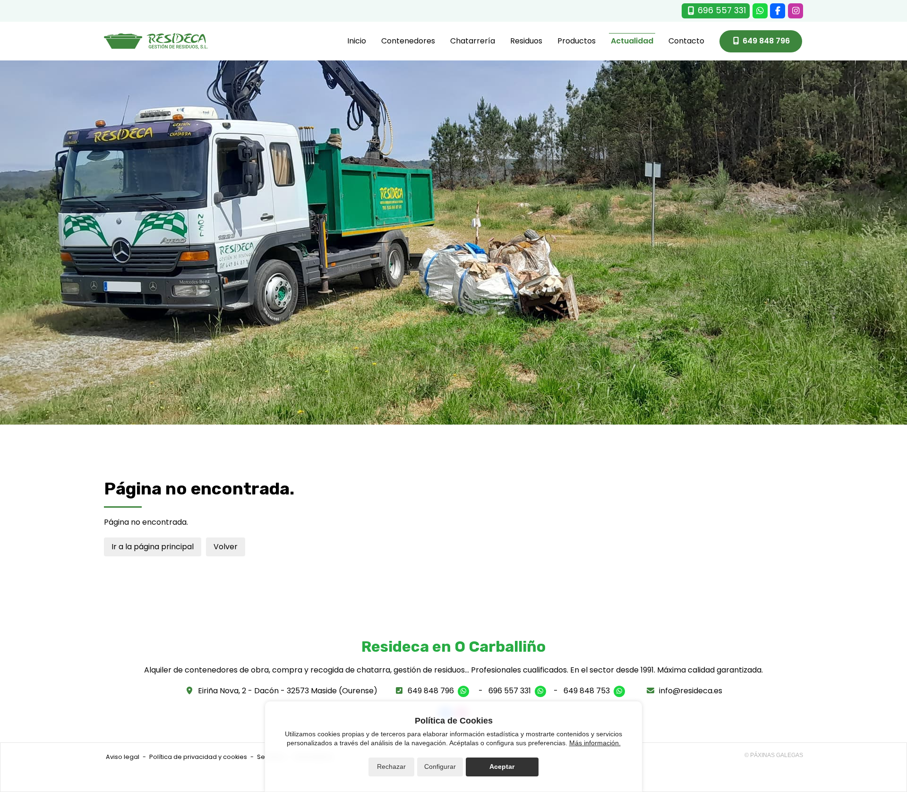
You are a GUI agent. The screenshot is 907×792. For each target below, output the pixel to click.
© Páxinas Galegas (773, 755)
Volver (226, 546)
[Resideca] (156, 41)
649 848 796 (431, 690)
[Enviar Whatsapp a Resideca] (760, 10)
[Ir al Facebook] (777, 10)
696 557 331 (509, 690)
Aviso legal (122, 757)
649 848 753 (587, 690)
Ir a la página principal (152, 546)
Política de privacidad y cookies (198, 757)
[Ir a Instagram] (795, 10)
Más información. (595, 743)
